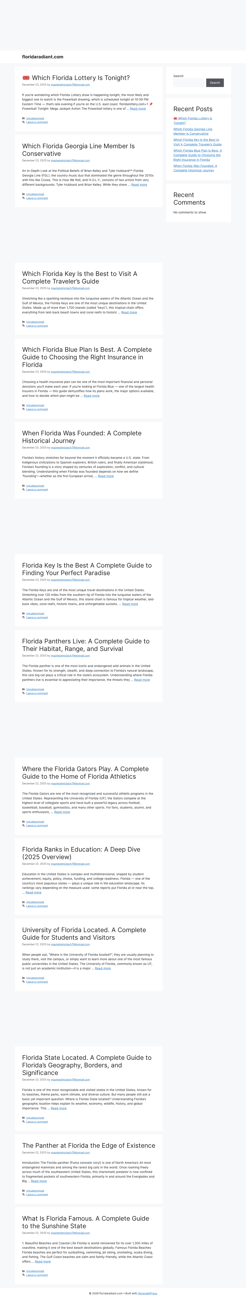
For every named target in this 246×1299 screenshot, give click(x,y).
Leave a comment (37, 122)
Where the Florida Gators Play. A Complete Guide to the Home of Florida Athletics (85, 772)
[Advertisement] (108, 25)
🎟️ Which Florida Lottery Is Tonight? (76, 77)
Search (178, 76)
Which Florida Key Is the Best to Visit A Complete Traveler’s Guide (79, 277)
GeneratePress (147, 1293)
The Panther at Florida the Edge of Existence (88, 1145)
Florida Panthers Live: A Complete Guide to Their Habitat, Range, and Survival (86, 644)
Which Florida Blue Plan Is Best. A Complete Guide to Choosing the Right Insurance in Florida (87, 357)
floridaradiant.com (42, 56)
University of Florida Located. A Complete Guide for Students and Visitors (84, 933)
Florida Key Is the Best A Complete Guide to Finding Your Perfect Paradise (87, 569)
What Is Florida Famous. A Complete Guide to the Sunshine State (85, 1222)
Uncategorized (35, 118)
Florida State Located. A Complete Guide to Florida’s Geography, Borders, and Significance (87, 1065)
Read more (138, 108)
